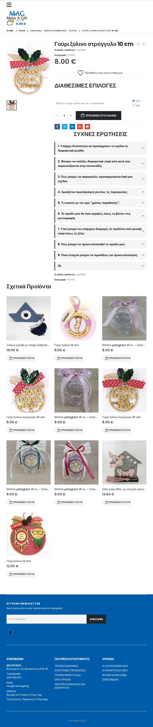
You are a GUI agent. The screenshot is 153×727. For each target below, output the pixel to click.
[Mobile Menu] (10, 5)
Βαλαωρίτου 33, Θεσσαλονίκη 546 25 (27, 669)
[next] (143, 44)
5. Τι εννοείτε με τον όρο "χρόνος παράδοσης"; (88, 203)
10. (60, 266)
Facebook (57, 126)
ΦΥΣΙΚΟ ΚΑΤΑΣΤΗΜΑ (114, 675)
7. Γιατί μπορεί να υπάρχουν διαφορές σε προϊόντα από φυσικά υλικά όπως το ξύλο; (99, 231)
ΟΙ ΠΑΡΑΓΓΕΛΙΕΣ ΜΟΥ (115, 670)
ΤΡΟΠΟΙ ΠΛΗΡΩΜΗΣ (66, 666)
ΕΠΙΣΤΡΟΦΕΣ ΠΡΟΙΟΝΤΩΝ (69, 670)
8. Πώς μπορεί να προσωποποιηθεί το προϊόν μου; (91, 244)
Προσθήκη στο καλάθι (101, 115)
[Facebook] (10, 632)
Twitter (64, 126)
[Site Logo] (17, 15)
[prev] (138, 44)
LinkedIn (72, 126)
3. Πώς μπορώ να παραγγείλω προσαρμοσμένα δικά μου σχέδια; (95, 179)
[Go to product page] (29, 318)
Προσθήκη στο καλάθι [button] (24, 358)
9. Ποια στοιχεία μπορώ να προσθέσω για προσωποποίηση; (98, 255)
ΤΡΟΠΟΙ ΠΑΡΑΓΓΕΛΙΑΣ (67, 675)
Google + (79, 126)
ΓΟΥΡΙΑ (71, 55)
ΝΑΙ (138, 105)
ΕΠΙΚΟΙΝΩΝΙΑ (110, 679)
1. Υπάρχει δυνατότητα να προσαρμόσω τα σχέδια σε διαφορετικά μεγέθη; (93, 148)
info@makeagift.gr (18, 686)
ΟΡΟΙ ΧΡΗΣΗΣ (62, 679)
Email (87, 126)
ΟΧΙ (138, 101)
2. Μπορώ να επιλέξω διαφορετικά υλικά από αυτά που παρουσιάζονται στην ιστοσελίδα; (94, 163)
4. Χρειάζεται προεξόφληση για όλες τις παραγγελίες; (93, 192)
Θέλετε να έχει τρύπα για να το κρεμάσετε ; (80, 103)
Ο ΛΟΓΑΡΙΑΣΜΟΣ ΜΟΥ (115, 666)
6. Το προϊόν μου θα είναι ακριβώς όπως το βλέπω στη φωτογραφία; (94, 216)
